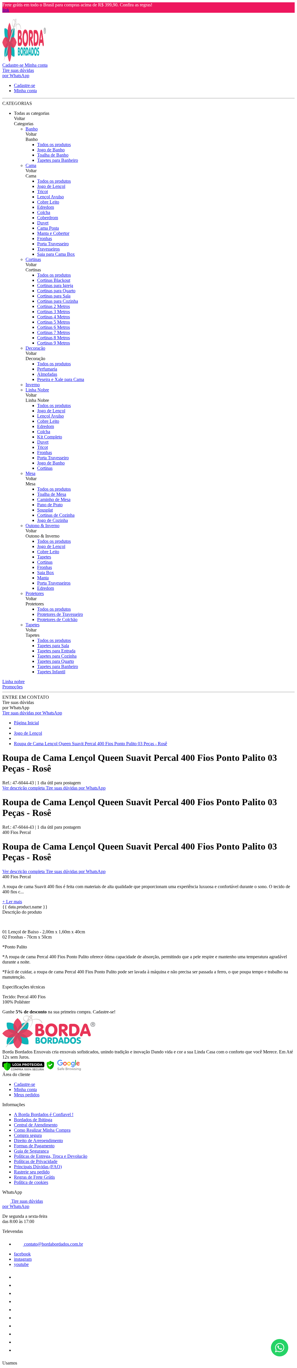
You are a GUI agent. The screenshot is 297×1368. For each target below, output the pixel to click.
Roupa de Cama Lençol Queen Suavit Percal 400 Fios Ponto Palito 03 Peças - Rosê (90, 743)
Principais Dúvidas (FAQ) (38, 1166)
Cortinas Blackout (53, 280)
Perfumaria (47, 369)
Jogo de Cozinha (52, 520)
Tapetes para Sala (53, 645)
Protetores (35, 593)
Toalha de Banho (52, 155)
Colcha (43, 212)
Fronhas (44, 238)
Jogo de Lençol (51, 186)
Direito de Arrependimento (38, 1140)
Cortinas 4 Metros (53, 316)
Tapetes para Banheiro (57, 160)
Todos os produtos (54, 144)
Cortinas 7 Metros (53, 332)
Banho (32, 128)
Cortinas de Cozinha (56, 515)
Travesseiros (48, 248)
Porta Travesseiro (53, 243)
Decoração (35, 348)
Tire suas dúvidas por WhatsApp (32, 712)
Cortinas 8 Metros (53, 337)
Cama (31, 165)
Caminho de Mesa (53, 499)
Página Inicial (26, 722)
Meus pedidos (26, 1094)
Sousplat (45, 509)
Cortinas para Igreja (55, 285)
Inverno (33, 384)
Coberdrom (47, 217)
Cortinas (33, 259)
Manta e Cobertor (53, 233)
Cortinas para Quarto (56, 290)
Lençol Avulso (50, 196)
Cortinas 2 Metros (53, 306)
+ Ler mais (12, 901)
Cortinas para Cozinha (57, 301)
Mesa (30, 473)
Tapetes (44, 556)
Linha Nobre (37, 389)
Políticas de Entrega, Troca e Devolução (50, 1156)
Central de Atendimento (35, 1124)
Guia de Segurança (31, 1151)
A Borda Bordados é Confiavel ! (43, 1114)
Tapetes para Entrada (56, 650)
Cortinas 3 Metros (53, 311)
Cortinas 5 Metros (53, 322)
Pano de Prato (50, 504)
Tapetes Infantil (51, 671)
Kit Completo (49, 436)
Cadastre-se (24, 1084)
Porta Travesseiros (53, 582)
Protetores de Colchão (57, 619)
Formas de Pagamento (34, 1145)
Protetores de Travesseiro (60, 614)
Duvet (42, 222)
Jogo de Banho (51, 149)
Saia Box (45, 572)
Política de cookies (31, 1182)
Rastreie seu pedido (32, 1171)
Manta (43, 577)
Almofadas (47, 374)
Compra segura (28, 1135)
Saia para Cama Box (56, 254)
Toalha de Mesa (51, 494)
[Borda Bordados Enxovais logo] (24, 59)
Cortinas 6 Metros (53, 327)
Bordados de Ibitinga (33, 1119)
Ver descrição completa (24, 787)
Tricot (42, 191)
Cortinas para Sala (53, 295)
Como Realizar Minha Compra (42, 1130)
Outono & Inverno (42, 525)
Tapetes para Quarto (55, 661)
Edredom (45, 207)
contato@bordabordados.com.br (53, 1244)
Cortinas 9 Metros (53, 342)
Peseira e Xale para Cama (60, 379)
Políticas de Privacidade (35, 1161)
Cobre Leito (48, 201)
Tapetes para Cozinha (57, 656)
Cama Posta (48, 228)
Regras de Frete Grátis (34, 1177)
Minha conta (25, 1089)
